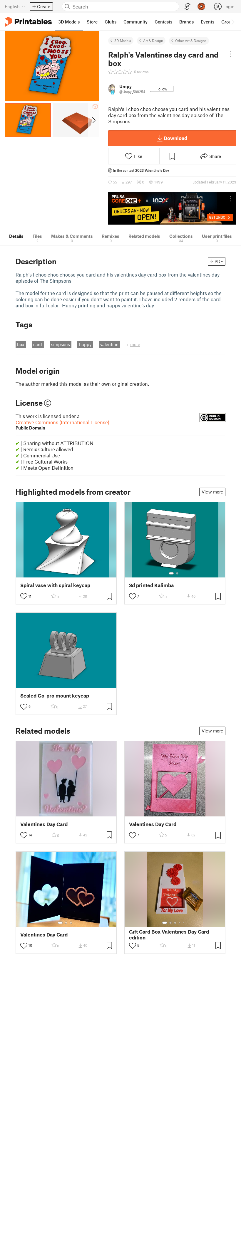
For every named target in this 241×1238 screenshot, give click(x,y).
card (37, 344)
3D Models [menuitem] (69, 21)
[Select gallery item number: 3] (71, 923)
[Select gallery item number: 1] (171, 573)
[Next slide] (93, 120)
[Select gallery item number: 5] (184, 923)
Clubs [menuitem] (110, 21)
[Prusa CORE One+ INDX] (172, 208)
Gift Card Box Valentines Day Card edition (169, 934)
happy (85, 344)
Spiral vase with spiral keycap (55, 585)
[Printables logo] (28, 22)
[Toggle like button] (23, 596)
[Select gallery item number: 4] (180, 923)
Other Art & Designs (191, 40)
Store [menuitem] (92, 21)
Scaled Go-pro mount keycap (54, 695)
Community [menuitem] (135, 21)
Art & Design (153, 40)
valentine (109, 344)
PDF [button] (219, 261)
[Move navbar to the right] (233, 22)
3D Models (122, 40)
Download (175, 138)
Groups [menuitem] (228, 21)
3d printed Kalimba (151, 585)
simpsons (60, 344)
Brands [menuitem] (186, 21)
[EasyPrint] (187, 6)
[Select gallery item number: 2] (177, 573)
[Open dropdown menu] (230, 54)
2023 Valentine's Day (152, 170)
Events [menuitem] (207, 21)
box (20, 344)
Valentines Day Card (44, 824)
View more (212, 491)
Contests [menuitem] (163, 21)
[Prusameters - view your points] (201, 6)
